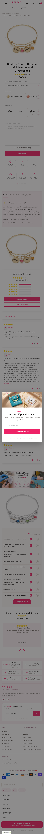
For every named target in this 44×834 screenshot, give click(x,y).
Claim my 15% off (22, 431)
